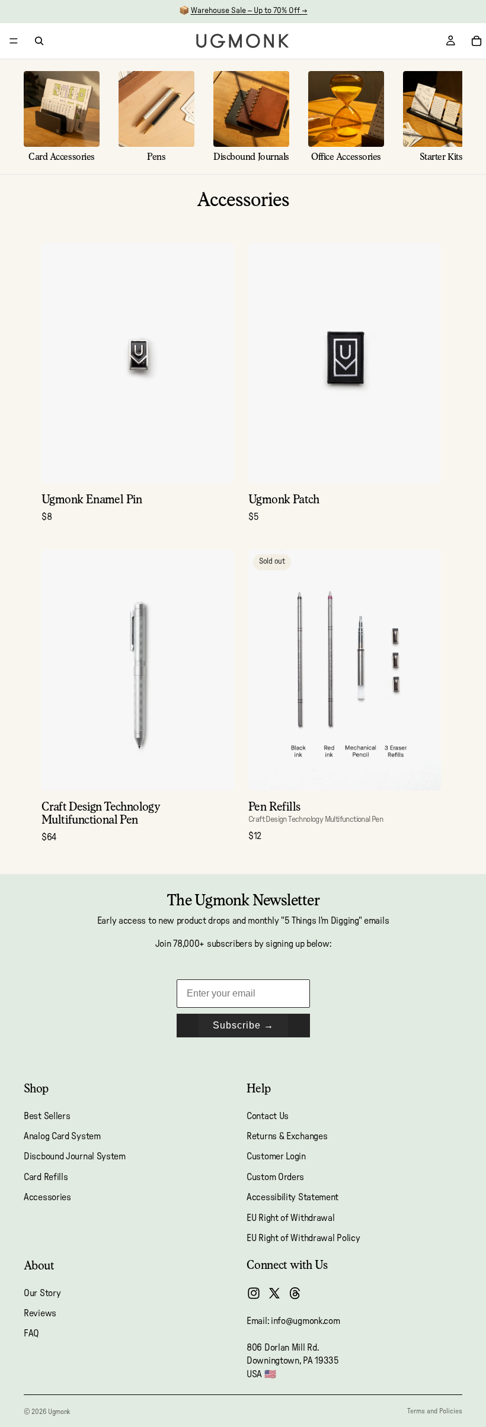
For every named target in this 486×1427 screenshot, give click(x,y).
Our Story (42, 1293)
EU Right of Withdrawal (290, 1218)
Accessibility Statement (292, 1197)
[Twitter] (274, 1294)
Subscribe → (243, 1025)
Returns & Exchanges (287, 1136)
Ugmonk (59, 1411)
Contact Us (268, 1116)
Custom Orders (275, 1177)
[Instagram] (254, 1294)
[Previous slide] (59, 363)
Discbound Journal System (75, 1157)
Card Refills (46, 1177)
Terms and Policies (434, 1411)
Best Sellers (47, 1116)
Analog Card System (62, 1136)
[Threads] (295, 1294)
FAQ (31, 1334)
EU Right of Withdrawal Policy (303, 1238)
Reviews (40, 1313)
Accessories (47, 1197)
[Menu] (13, 40)
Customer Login (276, 1157)
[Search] (39, 41)
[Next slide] (216, 363)
